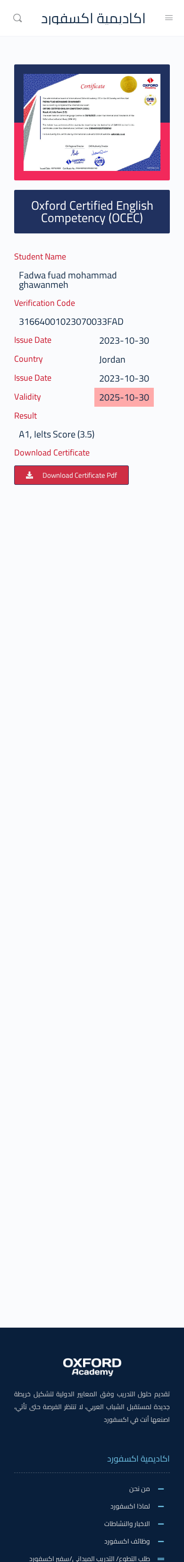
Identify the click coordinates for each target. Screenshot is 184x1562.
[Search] (17, 18)
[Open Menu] (169, 17)
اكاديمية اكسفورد (93, 18)
